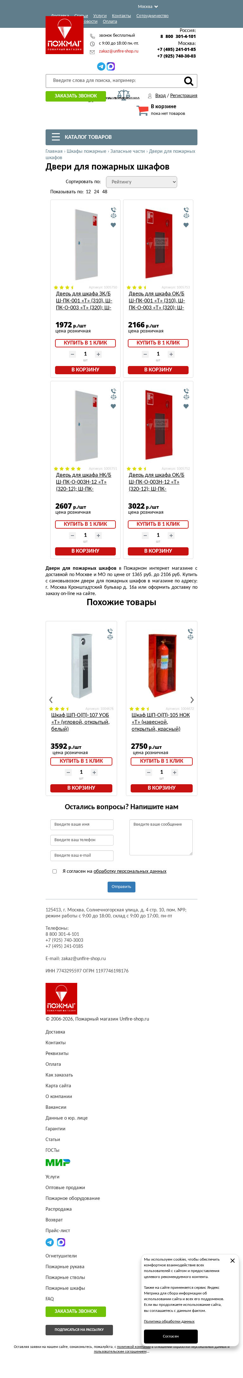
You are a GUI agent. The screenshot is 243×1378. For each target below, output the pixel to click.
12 (88, 192)
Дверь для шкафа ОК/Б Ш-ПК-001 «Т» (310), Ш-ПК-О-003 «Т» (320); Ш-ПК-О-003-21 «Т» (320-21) (157, 301)
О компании (59, 1096)
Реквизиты (57, 1053)
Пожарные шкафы (65, 1288)
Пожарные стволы (65, 1277)
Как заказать (59, 1075)
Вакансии (56, 1107)
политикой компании (134, 1347)
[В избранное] (113, 225)
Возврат (54, 1220)
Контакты (121, 15)
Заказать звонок (76, 96)
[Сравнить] (113, 216)
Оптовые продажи (65, 1187)
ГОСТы (52, 1150)
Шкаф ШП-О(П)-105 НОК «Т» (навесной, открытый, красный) (161, 722)
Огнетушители (61, 1256)
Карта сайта (58, 1086)
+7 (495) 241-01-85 (176, 49)
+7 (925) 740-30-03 (176, 56)
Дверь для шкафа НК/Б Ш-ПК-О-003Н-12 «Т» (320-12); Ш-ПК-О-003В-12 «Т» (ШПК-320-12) (83, 482)
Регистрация (183, 95)
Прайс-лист (58, 1230)
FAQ (50, 1299)
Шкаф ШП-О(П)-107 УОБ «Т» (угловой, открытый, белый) (80, 722)
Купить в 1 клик (85, 343)
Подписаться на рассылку (79, 1330)
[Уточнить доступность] (113, 210)
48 (104, 192)
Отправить (121, 887)
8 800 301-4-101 (178, 36)
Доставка (60, 15)
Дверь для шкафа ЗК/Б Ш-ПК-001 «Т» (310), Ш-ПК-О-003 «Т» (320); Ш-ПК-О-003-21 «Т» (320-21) (84, 301)
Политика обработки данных (169, 1321)
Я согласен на (113, 871)
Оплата (110, 21)
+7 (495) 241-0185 (64, 946)
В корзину (85, 370)
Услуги (100, 15)
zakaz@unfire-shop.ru (118, 51)
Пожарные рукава (65, 1266)
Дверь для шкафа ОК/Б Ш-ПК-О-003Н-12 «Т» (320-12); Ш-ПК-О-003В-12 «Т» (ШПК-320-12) (156, 482)
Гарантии (55, 1129)
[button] (51, 700)
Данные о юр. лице (67, 1118)
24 (96, 192)
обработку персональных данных (130, 871)
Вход (160, 95)
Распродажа (59, 1209)
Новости (89, 21)
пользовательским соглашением (120, 1352)
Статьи (81, 15)
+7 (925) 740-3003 (64, 940)
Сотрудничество (152, 15)
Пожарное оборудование (73, 1198)
